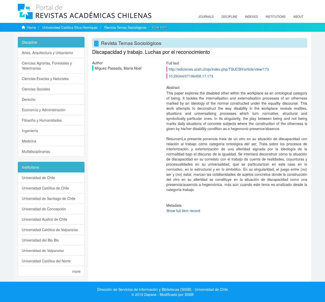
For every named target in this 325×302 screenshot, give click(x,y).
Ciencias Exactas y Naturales (45, 78)
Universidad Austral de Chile (44, 219)
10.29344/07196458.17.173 (191, 75)
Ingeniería (30, 130)
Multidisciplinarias (36, 151)
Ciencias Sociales (36, 88)
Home (31, 27)
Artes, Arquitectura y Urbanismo (47, 52)
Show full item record (183, 210)
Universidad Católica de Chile (45, 187)
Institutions (276, 16)
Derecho (29, 99)
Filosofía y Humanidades (42, 120)
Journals (206, 16)
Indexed (251, 16)
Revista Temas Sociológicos (125, 27)
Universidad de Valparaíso (43, 250)
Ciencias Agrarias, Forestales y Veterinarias (47, 65)
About (298, 16)
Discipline (229, 16)
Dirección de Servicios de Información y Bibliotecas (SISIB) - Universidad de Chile (162, 289)
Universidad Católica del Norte (46, 260)
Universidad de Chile (38, 177)
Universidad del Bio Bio (40, 240)
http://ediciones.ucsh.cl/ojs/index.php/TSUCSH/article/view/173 (219, 69)
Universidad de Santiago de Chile (48, 198)
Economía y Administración (44, 109)
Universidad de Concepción (44, 208)
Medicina (29, 141)
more (76, 271)
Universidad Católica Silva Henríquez (70, 27)
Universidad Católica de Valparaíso (50, 229)
